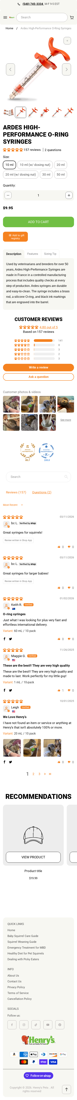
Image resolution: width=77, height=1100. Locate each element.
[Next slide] (66, 69)
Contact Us (14, 981)
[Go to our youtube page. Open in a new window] (47, 1024)
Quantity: (9, 185)
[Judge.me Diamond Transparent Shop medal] (46, 450)
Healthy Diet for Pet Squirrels (25, 953)
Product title (33, 871)
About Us (13, 975)
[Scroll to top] (66, 1089)
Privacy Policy (16, 987)
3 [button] (39, 774)
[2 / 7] (20, 112)
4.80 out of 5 (49, 327)
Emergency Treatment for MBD (26, 947)
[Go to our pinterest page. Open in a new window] (59, 1024)
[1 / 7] (8, 112)
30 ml (46, 174)
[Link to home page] (38, 1040)
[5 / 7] (56, 112)
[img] (13, 517)
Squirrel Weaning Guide (21, 942)
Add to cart (38, 222)
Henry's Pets (40, 1087)
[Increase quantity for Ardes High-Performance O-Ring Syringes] (69, 195)
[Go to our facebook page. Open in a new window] (11, 1024)
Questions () (41, 492)
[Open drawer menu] (5, 17)
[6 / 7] (68, 112)
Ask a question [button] (39, 377)
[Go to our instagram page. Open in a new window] (23, 1024)
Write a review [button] (38, 367)
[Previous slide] (10, 69)
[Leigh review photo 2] (32, 748)
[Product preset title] (33, 835)
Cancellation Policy (19, 999)
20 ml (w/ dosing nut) (20, 174)
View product (33, 857)
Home (9, 28)
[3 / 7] (32, 112)
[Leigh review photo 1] (12, 748)
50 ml (61, 174)
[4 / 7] (44, 112)
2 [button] (33, 774)
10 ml (9, 165)
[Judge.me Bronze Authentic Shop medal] (27, 450)
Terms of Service (18, 993)
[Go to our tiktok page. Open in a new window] (35, 1024)
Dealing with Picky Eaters (23, 959)
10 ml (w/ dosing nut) (35, 165)
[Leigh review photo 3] (52, 748)
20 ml (61, 165)
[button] (13, 150)
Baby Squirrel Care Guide (22, 936)
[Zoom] (67, 40)
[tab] (13, 254)
